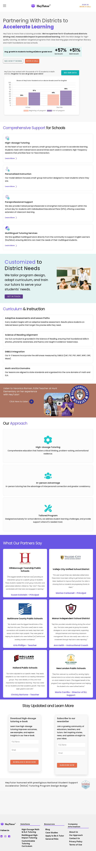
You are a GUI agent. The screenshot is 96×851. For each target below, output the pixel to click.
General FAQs (51, 839)
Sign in (85, 4)
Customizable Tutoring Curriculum (28, 843)
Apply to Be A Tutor (54, 836)
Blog (47, 829)
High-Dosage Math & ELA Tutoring (30, 830)
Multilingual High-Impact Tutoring (30, 836)
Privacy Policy (75, 841)
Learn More (10, 158)
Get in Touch (13, 296)
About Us (73, 832)
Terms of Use (75, 845)
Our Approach (76, 835)
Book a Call (85, 6)
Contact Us (74, 838)
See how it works (13, 61)
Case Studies (51, 833)
